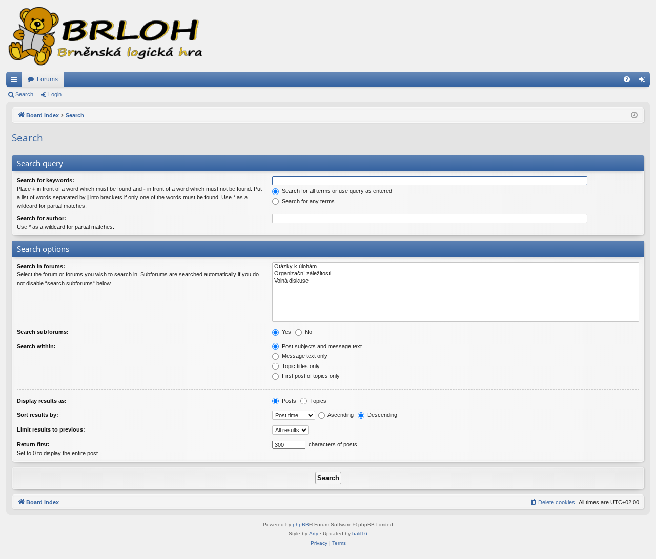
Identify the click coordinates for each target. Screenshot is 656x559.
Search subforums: (43, 332)
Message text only (303, 356)
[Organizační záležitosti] (455, 273)
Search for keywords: (45, 180)
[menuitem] (626, 79)
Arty (313, 533)
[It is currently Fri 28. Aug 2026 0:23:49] (634, 115)
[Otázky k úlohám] (455, 266)
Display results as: (42, 401)
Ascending (340, 415)
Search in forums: (41, 266)
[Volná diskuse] (455, 281)
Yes (285, 332)
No (307, 332)
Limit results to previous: (51, 429)
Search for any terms (307, 201)
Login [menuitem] (644, 81)
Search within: (36, 346)
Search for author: (41, 218)
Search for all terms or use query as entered (336, 191)
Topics (317, 401)
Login (54, 94)
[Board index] (104, 36)
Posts (288, 401)
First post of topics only (310, 376)
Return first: (33, 444)
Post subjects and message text (321, 346)
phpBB (301, 524)
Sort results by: (37, 415)
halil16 (359, 533)
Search (24, 94)
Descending (381, 415)
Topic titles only (300, 366)
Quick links (16, 81)
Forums (47, 79)
